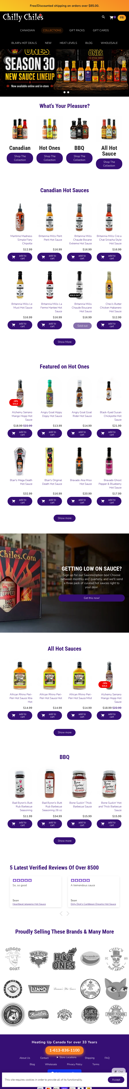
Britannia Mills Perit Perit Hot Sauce (50, 238)
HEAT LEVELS (68, 43)
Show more (64, 518)
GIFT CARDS (101, 30)
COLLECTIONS (52, 30)
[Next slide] (121, 60)
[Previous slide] (7, 60)
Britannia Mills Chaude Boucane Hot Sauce (82, 307)
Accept (116, 1080)
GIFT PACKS (77, 30)
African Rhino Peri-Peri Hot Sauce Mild (80, 696)
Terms (95, 1064)
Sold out (82, 326)
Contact (44, 1058)
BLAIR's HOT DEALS (24, 43)
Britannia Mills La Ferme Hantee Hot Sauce (51, 307)
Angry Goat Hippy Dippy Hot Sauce (51, 414)
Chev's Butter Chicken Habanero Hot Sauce (110, 307)
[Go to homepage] (23, 21)
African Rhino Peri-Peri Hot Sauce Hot (50, 696)
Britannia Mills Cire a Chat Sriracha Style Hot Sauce (109, 239)
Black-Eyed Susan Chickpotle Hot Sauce (110, 416)
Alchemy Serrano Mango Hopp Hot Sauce (22, 416)
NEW (48, 43)
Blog (32, 1064)
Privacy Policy (74, 1064)
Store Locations (67, 1057)
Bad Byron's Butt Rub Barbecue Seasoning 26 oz (52, 806)
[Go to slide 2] (64, 92)
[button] (62, 913)
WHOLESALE (109, 43)
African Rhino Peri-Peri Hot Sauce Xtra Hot (21, 698)
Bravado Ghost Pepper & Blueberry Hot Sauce (110, 483)
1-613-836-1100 (64, 1050)
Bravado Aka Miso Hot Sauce (81, 482)
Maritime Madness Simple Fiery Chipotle (21, 239)
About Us (24, 1058)
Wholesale (51, 1064)
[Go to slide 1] (61, 92)
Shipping (90, 1058)
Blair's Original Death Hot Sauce (52, 482)
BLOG (89, 43)
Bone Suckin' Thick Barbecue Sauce (80, 804)
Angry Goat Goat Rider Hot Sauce (82, 414)
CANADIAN (27, 30)
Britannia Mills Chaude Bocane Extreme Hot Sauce (80, 239)
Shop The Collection (20, 158)
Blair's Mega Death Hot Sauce (21, 482)
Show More (64, 342)
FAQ (107, 1058)
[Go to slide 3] (68, 92)
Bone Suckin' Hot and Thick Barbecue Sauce (109, 806)
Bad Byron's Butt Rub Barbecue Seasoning (22, 806)
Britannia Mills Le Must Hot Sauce (21, 306)
